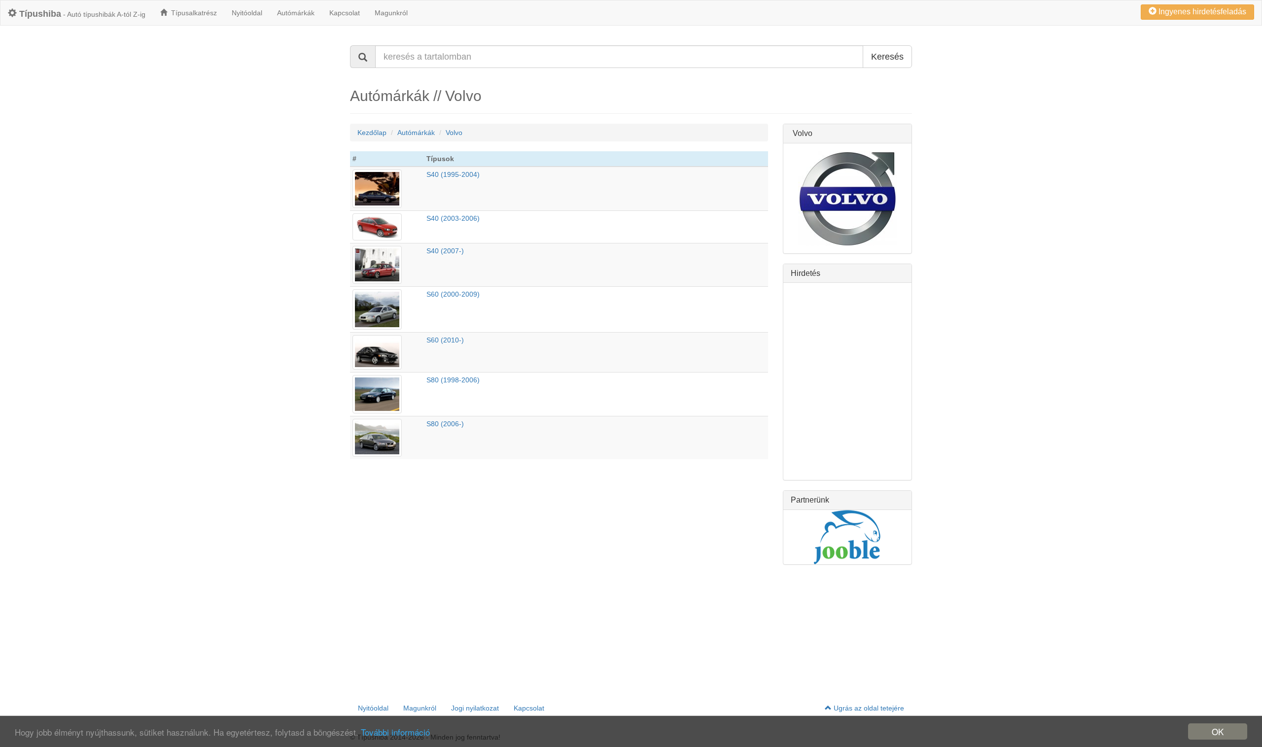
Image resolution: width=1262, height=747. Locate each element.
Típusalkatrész (192, 13)
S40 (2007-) (445, 251)
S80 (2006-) (445, 424)
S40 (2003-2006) (453, 218)
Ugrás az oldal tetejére (868, 708)
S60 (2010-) (445, 340)
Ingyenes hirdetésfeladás (1201, 11)
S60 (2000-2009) (453, 294)
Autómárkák (296, 13)
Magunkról (391, 13)
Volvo (454, 132)
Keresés (887, 57)
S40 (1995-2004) (453, 174)
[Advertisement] (847, 381)
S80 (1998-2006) (453, 380)
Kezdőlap (371, 132)
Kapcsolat (344, 13)
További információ (395, 732)
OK (1218, 731)
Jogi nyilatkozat (475, 708)
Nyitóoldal (247, 13)
